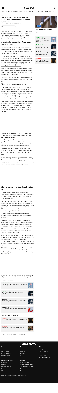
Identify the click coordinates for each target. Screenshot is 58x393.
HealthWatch (32, 11)
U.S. (3, 11)
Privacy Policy (42, 349)
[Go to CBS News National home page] (29, 8)
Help (21, 368)
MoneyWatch (39, 11)
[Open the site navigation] (11, 8)
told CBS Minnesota (13, 233)
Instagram (22, 353)
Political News (4, 349)
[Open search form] (54, 8)
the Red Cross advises (21, 275)
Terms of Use (42, 355)
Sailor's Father (14, 11)
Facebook (22, 351)
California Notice (43, 351)
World (20, 11)
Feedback (22, 370)
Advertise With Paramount (26, 364)
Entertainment (47, 11)
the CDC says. (19, 142)
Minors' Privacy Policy (44, 357)
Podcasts (3, 364)
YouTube (22, 349)
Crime (53, 11)
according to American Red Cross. (11, 66)
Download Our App (6, 366)
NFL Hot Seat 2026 (6, 353)
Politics (25, 11)
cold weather (24, 33)
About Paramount (24, 362)
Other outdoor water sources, (10, 235)
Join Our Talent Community (27, 366)
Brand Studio (4, 368)
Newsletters (4, 362)
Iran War (8, 11)
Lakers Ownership (5, 355)
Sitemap (3, 370)
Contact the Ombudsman (26, 372)
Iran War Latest (5, 351)
